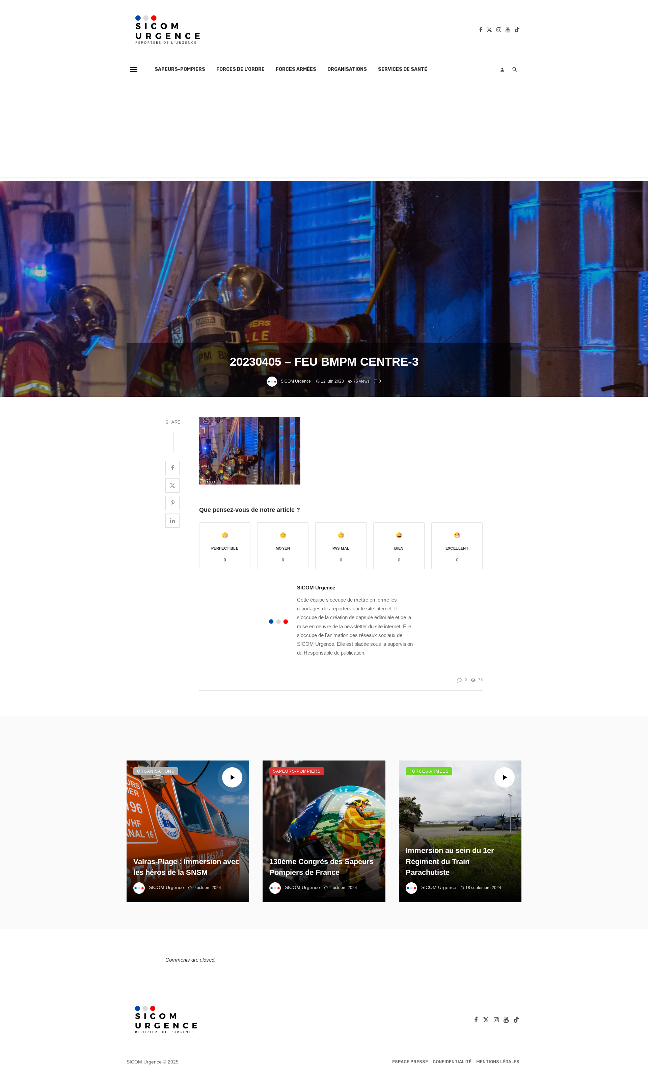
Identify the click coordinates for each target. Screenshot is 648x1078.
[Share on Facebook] (172, 468)
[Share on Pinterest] (172, 503)
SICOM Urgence (296, 381)
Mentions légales (497, 1061)
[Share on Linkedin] (172, 521)
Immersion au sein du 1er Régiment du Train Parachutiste (450, 861)
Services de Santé (402, 69)
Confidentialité (452, 1061)
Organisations (347, 69)
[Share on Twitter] (172, 485)
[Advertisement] (324, 130)
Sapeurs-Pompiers (180, 69)
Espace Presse (410, 1061)
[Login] (502, 69)
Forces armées (296, 69)
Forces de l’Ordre (240, 69)
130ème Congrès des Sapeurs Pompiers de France (321, 867)
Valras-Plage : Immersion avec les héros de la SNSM (186, 867)
